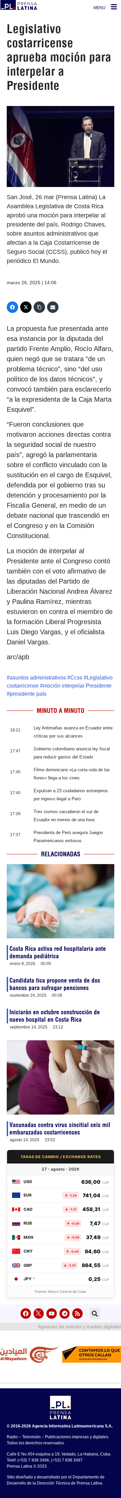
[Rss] (77, 1313)
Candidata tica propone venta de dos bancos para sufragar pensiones (54, 984)
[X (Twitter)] (26, 307)
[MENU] (114, 6)
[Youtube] (51, 1313)
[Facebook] (12, 307)
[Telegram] (64, 1313)
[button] (94, 1313)
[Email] (52, 307)
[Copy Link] (39, 307)
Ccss (76, 677)
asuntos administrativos (38, 677)
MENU (99, 7)
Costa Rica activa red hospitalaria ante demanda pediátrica (57, 952)
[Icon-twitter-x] (39, 1313)
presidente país (28, 694)
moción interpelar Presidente (77, 686)
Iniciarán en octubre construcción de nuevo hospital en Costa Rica (54, 1015)
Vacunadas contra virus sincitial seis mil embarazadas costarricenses (59, 1128)
